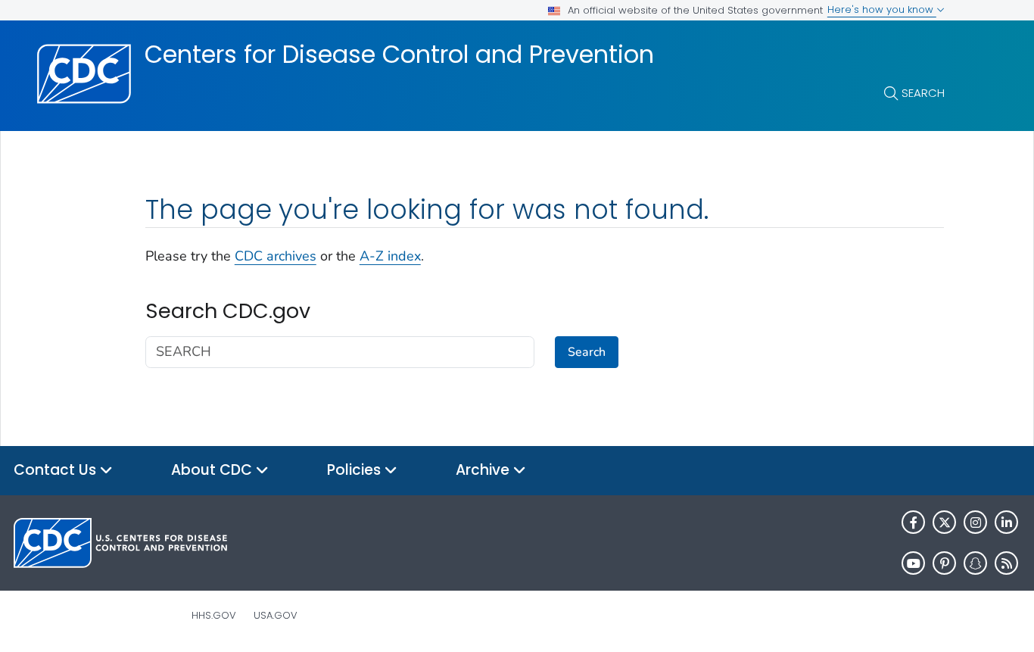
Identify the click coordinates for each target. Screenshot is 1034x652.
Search (923, 93)
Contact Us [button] (57, 470)
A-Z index (390, 256)
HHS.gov (214, 615)
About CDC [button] (213, 470)
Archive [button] (484, 470)
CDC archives (275, 256)
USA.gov (275, 615)
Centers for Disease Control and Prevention (399, 54)
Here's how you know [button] (881, 9)
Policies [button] (356, 470)
